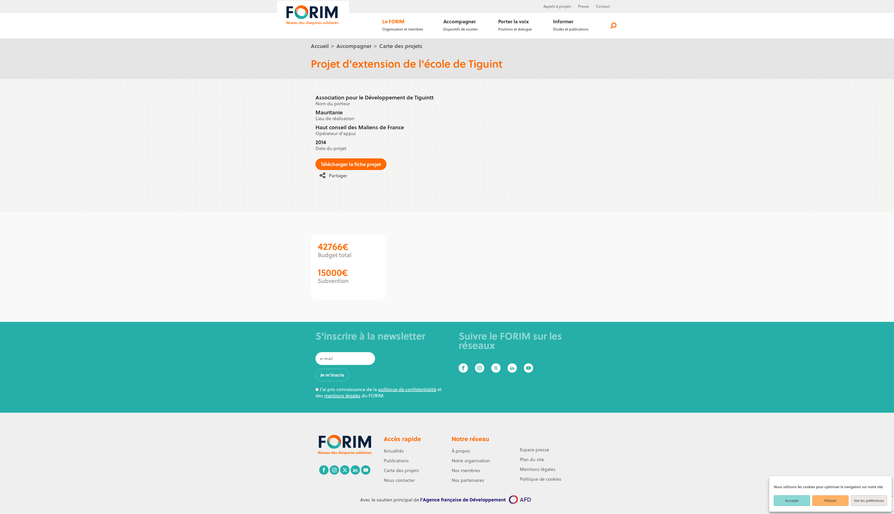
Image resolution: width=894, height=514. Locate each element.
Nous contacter (399, 480)
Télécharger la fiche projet (351, 164)
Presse (583, 6)
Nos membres (466, 470)
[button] (335, 175)
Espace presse (534, 449)
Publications (396, 460)
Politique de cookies (540, 479)
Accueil (320, 46)
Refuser (830, 501)
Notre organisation (471, 460)
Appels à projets (557, 6)
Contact (603, 6)
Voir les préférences (869, 501)
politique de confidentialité (407, 389)
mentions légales (342, 395)
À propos (461, 450)
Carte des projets (400, 46)
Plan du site (532, 459)
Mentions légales (537, 469)
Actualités (394, 450)
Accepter (792, 501)
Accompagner (354, 46)
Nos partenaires (468, 480)
